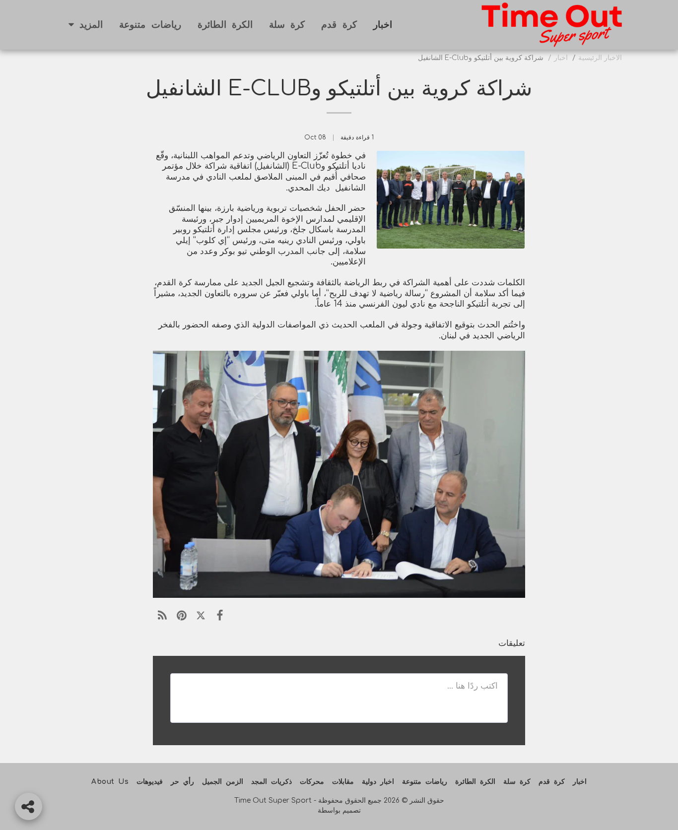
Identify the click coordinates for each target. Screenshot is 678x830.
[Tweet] (200, 615)
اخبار (561, 58)
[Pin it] (182, 615)
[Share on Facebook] (220, 615)
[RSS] (162, 615)
